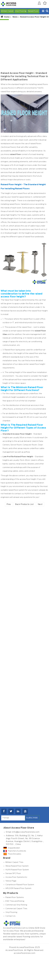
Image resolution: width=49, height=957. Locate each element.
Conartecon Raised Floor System (19, 885)
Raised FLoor (33, 11)
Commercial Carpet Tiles (16, 908)
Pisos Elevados (14, 854)
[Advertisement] (24, 45)
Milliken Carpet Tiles (14, 862)
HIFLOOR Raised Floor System (18, 888)
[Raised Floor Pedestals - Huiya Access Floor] (24, 264)
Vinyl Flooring (20, 11)
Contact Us (10, 916)
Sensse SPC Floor (13, 873)
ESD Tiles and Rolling (14, 901)
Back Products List (24, 504)
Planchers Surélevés (17, 851)
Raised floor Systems (14, 897)
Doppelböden (14, 848)
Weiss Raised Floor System (17, 866)
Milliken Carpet (7, 11)
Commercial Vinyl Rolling (16, 905)
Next (40, 504)
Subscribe (32, 818)
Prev (9, 504)
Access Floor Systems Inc (16, 877)
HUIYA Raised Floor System (17, 870)
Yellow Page (10, 881)
